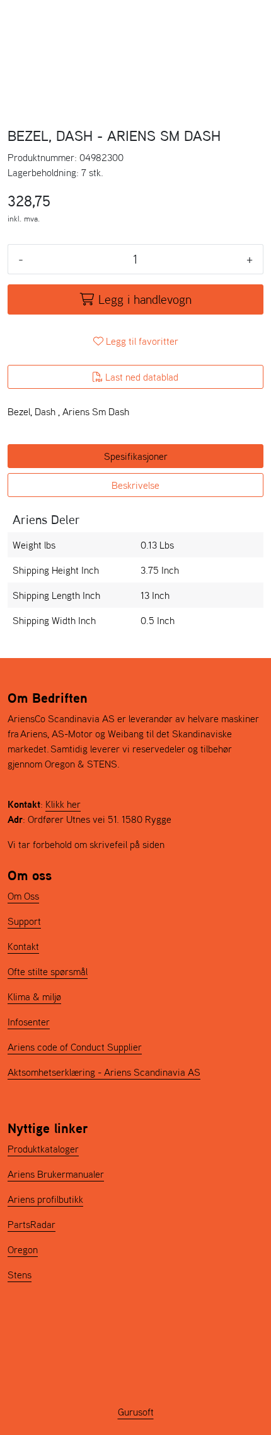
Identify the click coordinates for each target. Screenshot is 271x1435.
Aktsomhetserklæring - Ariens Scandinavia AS (104, 1072)
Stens (20, 1274)
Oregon (23, 1249)
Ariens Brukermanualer (56, 1173)
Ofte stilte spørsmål (48, 971)
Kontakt (23, 946)
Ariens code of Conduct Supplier (75, 1046)
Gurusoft (136, 1411)
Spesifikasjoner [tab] (136, 456)
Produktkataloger (43, 1148)
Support (24, 921)
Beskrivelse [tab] (135, 485)
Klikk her (63, 804)
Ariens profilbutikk (45, 1199)
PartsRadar (31, 1224)
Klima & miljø (34, 996)
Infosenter (29, 1021)
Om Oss (23, 895)
